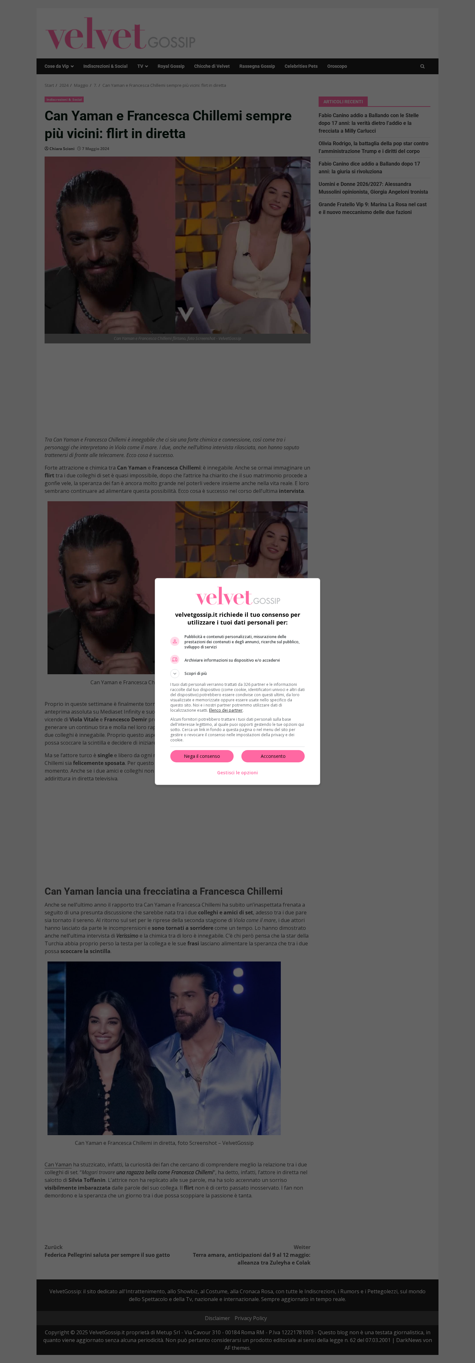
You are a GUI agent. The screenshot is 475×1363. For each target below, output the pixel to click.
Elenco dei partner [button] (226, 710)
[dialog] (237, 681)
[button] (237, 673)
